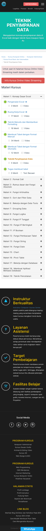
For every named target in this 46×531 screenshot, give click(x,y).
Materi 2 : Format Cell (13, 179)
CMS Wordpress (23, 470)
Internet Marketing (23, 473)
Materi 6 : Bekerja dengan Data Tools (20, 203)
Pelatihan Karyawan (23, 479)
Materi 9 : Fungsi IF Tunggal (16, 219)
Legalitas (16, 9)
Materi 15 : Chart (11, 252)
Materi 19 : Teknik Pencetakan (17, 276)
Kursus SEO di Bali (23, 516)
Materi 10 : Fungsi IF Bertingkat (17, 225)
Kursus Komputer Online (16, 57)
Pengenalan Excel (16, 102)
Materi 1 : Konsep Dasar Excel (17, 96)
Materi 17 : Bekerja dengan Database (20, 263)
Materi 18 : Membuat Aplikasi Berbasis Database (16, 270)
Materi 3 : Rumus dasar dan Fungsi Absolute (19, 186)
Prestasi (23, 9)
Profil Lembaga (23, 490)
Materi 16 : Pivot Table (13, 258)
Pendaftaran (23, 501)
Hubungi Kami (39, 9)
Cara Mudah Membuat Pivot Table (23, 519)
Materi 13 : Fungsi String (14, 241)
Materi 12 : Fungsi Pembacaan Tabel (20, 236)
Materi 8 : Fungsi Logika (14, 214)
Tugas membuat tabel (18, 169)
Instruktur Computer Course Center (26, 308)
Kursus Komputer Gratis (23, 476)
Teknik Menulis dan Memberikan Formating (23, 123)
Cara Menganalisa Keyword (23, 521)
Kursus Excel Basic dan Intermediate (16, 59)
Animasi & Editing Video (23, 450)
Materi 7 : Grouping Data (14, 209)
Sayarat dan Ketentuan (23, 499)
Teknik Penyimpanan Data (20, 159)
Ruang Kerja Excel (16, 112)
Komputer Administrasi (34, 57)
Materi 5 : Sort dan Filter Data (17, 198)
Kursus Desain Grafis (23, 447)
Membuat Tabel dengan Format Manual (22, 135)
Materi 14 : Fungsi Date (14, 247)
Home (3, 57)
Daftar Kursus (31, 4)
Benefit (30, 9)
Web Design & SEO (23, 456)
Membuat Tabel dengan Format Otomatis (22, 147)
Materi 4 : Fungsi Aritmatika (16, 192)
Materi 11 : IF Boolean (13, 230)
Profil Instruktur (23, 493)
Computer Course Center (3, 4)
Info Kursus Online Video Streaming (23, 80)
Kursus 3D (23, 453)
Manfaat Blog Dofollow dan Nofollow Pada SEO (23, 513)
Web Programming (23, 467)
